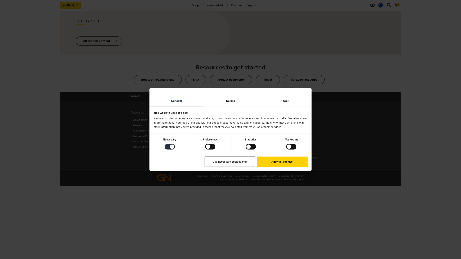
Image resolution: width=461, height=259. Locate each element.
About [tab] (284, 100)
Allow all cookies (282, 161)
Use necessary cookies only (229, 161)
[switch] (210, 147)
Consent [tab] (176, 100)
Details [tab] (230, 100)
